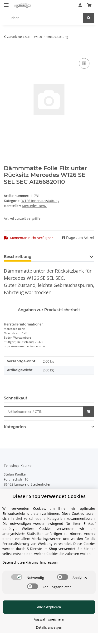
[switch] (16, 577)
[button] (80, 5)
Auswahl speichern (49, 619)
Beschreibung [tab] (17, 256)
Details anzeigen (49, 627)
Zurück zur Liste (18, 36)
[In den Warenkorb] (7, 51)
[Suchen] (88, 18)
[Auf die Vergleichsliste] (84, 63)
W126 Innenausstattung (40, 200)
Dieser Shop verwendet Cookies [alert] (49, 496)
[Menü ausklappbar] (6, 3)
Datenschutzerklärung (20, 562)
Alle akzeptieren (49, 607)
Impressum (49, 562)
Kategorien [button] (15, 427)
